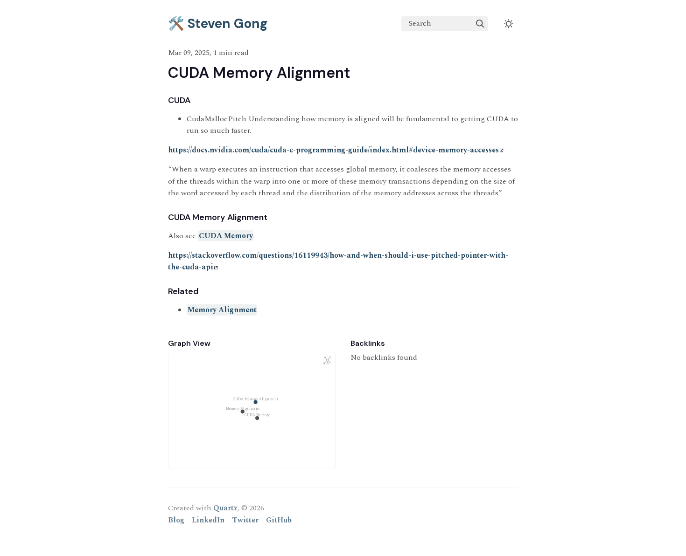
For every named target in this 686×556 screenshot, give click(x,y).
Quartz (225, 508)
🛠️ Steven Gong (218, 23)
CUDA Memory (226, 235)
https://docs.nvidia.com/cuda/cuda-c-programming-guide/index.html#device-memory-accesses (333, 150)
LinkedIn (208, 520)
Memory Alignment (222, 310)
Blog (176, 520)
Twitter (245, 520)
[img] (480, 24)
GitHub (279, 520)
